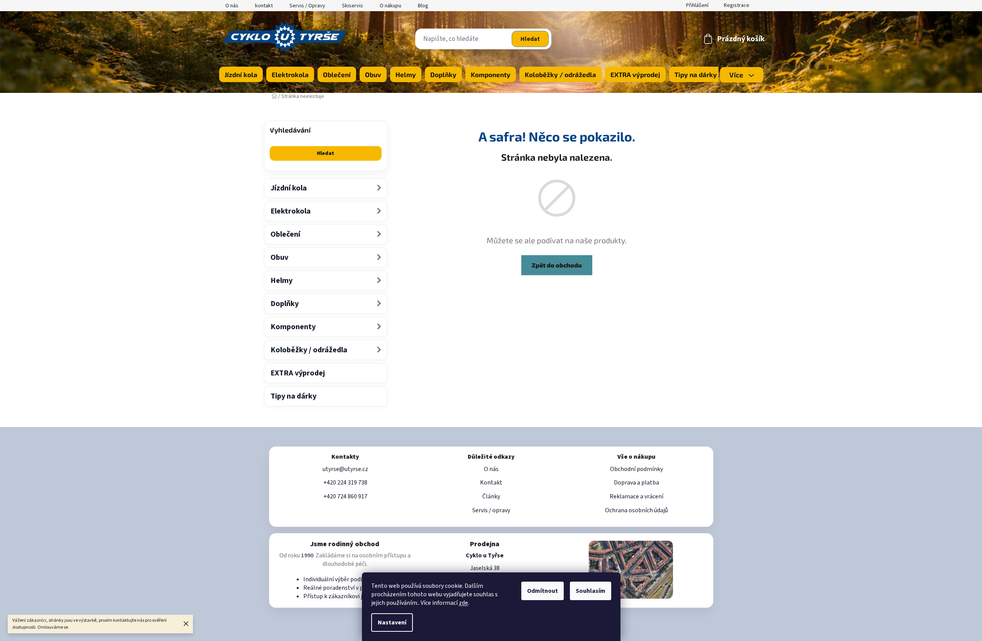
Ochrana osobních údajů (636, 510)
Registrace (736, 5)
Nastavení (392, 622)
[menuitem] (241, 74)
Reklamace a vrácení (636, 496)
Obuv (279, 257)
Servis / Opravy (307, 6)
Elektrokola (290, 211)
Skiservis (352, 6)
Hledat (530, 39)
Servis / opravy (491, 510)
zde (463, 603)
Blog (423, 6)
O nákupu (390, 6)
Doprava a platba (636, 482)
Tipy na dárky (293, 396)
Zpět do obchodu (557, 265)
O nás (231, 6)
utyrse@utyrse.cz (345, 469)
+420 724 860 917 (345, 496)
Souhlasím (590, 591)
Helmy (281, 280)
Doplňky (284, 303)
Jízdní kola (288, 188)
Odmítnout (542, 591)
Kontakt (491, 482)
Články (491, 496)
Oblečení (285, 234)
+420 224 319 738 (345, 482)
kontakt (264, 6)
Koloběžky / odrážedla (308, 350)
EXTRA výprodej (297, 373)
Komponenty (293, 326)
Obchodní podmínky (636, 469)
